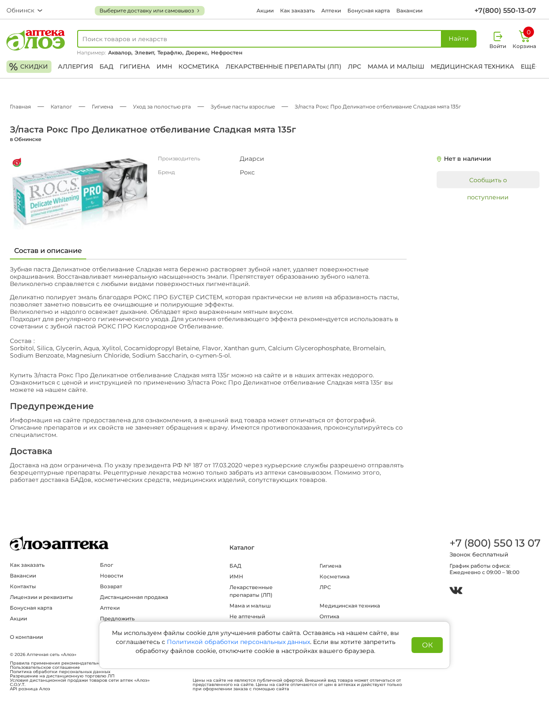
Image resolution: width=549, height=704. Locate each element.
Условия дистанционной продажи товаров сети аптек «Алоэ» (80, 680)
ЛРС (354, 66)
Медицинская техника (472, 66)
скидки (28, 66)
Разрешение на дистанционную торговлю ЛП (62, 676)
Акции (265, 10)
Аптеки (331, 10)
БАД (106, 66)
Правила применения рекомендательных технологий (71, 663)
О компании (26, 637)
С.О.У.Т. (17, 685)
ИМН (164, 66)
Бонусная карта (368, 10)
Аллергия (75, 66)
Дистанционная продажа (134, 597)
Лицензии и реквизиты (41, 597)
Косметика (198, 66)
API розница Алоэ (30, 689)
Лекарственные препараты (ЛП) (283, 66)
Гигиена (135, 66)
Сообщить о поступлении (488, 182)
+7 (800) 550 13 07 (494, 543)
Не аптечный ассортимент (247, 620)
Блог (106, 565)
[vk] (455, 591)
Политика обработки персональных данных (60, 672)
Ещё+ (530, 66)
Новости (111, 575)
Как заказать (297, 10)
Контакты (23, 586)
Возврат (111, 586)
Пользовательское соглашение (45, 667)
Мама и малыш (396, 66)
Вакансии (409, 10)
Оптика (329, 616)
